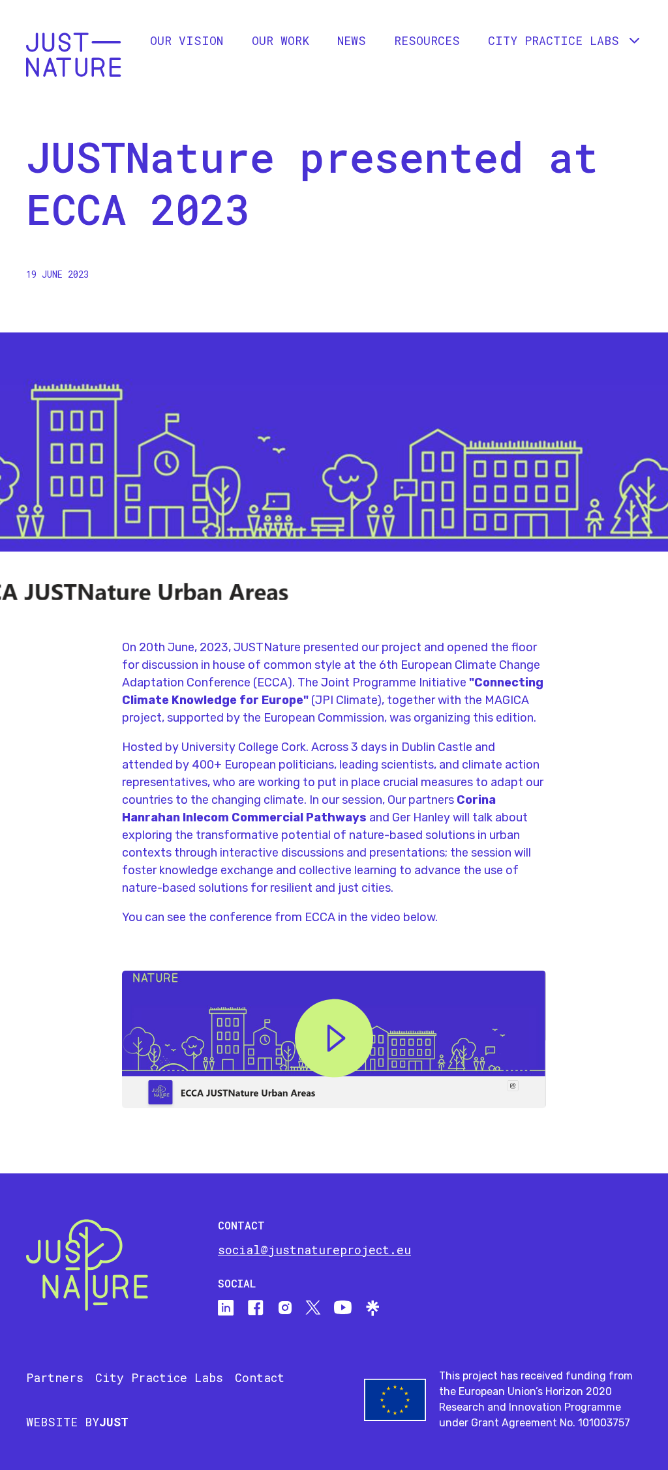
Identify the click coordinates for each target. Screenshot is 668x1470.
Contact (259, 1377)
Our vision (186, 40)
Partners (55, 1377)
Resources (427, 40)
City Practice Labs (159, 1377)
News (351, 40)
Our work (280, 40)
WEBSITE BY (77, 1422)
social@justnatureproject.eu (314, 1249)
